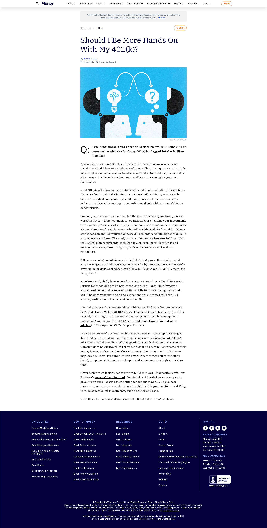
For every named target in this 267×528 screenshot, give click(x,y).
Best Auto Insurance (85, 451)
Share (182, 28)
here (172, 519)
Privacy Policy (166, 445)
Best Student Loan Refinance (90, 434)
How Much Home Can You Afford (49, 439)
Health (177, 3)
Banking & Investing (157, 3)
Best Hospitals (124, 445)
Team (161, 439)
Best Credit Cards (41, 459)
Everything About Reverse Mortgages (45, 452)
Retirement (85, 28)
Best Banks (38, 465)
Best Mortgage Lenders (44, 434)
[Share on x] (211, 428)
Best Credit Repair (84, 439)
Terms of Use (166, 451)
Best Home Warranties (86, 474)
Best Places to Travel (127, 457)
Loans (99, 3)
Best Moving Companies (45, 476)
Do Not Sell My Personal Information (178, 457)
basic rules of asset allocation (138, 194)
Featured (192, 3)
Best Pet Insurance (126, 468)
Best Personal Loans (85, 445)
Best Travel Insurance (128, 462)
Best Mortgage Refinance (45, 445)
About (162, 428)
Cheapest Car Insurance (87, 457)
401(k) (99, 28)
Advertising (165, 474)
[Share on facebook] (205, 428)
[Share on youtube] (224, 428)
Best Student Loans (85, 428)
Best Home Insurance (85, 462)
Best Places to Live (126, 451)
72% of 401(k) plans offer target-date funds (135, 312)
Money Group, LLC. (118, 502)
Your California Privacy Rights (174, 462)
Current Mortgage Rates (45, 428)
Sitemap (163, 479)
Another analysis (93, 281)
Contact (163, 434)
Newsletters (122, 428)
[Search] (37, 3)
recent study (116, 225)
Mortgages (115, 3)
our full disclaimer (171, 510)
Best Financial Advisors (86, 479)
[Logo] (47, 3)
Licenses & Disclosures (171, 468)
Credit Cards (134, 3)
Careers (163, 485)
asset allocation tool (110, 377)
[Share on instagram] (217, 428)
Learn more (160, 18)
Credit (70, 3)
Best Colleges (124, 439)
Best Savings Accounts (44, 471)
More (206, 3)
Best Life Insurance (84, 468)
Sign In (227, 3)
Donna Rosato (90, 59)
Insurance (84, 3)
